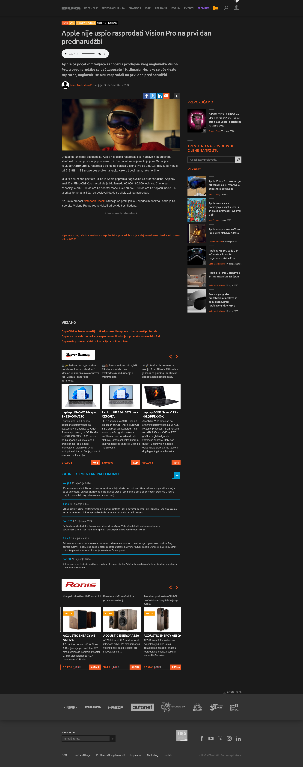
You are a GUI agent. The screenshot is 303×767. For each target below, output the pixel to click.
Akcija (94, 667)
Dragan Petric (214, 131)
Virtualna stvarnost (86, 22)
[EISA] (181, 736)
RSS (64, 755)
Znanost (135, 8)
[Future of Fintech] (234, 707)
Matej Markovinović (81, 85)
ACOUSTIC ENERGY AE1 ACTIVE (78, 637)
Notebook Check (94, 201)
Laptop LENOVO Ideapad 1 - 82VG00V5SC (80, 414)
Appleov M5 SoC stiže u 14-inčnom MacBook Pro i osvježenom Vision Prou (224, 254)
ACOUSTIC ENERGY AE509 (161, 635)
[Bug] (92, 707)
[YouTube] (211, 738)
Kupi (95, 462)
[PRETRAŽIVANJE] (226, 8)
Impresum (135, 755)
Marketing (152, 755)
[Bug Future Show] (173, 707)
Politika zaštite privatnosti (110, 755)
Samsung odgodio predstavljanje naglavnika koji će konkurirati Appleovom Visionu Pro (223, 300)
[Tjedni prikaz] (216, 8)
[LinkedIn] (160, 96)
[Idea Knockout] (197, 707)
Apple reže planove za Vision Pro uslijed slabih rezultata (95, 341)
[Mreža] (116, 707)
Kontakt (168, 755)
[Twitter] (153, 96)
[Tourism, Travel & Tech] (216, 707)
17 (177, 95)
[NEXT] (177, 356)
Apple (72, 22)
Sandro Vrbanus (216, 241)
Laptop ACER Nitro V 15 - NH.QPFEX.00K (160, 414)
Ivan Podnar (214, 194)
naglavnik (112, 22)
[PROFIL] (236, 8)
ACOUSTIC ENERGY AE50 (119, 635)
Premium (203, 8)
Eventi (189, 8)
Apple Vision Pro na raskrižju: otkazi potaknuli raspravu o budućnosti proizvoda (109, 331)
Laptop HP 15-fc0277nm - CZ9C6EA (120, 414)
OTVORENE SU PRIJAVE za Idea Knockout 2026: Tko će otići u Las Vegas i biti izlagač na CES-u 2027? (225, 120)
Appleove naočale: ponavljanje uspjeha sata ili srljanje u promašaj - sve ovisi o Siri (111, 336)
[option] (80, 414)
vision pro (101, 22)
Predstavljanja (113, 8)
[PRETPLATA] (112, 738)
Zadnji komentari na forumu (90, 474)
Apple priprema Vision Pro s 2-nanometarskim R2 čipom (224, 274)
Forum (175, 8)
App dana (161, 8)
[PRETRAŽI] (238, 159)
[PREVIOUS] (170, 356)
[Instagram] (229, 738)
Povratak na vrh (234, 691)
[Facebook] (146, 96)
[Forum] (71, 707)
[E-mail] (166, 96)
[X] (220, 738)
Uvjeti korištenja (82, 755)
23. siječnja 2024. (81, 483)
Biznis (65, 22)
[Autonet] (142, 707)
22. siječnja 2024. (79, 504)
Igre (148, 8)
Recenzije (91, 8)
